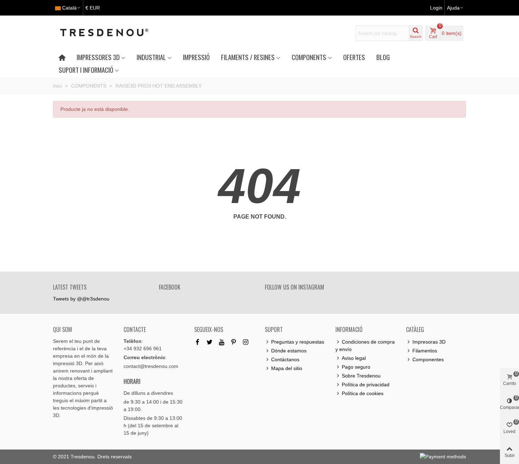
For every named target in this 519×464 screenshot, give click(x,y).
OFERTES (354, 57)
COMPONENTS (309, 57)
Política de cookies (362, 393)
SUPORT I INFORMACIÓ (86, 70)
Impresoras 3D (429, 342)
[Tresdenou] (112, 33)
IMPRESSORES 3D (98, 57)
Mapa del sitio (286, 368)
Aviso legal (354, 358)
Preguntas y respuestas (297, 342)
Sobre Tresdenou (361, 376)
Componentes (428, 359)
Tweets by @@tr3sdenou (81, 299)
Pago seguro (356, 367)
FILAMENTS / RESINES (248, 57)
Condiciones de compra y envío (365, 345)
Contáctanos (285, 359)
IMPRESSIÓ (196, 57)
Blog (383, 57)
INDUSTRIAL (151, 57)
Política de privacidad (365, 384)
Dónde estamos (288, 350)
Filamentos (424, 350)
